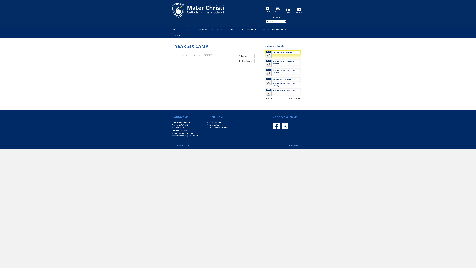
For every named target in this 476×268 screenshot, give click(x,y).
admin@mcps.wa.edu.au (188, 135)
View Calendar (294, 98)
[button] (245, 61)
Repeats (209, 55)
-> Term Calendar (213, 122)
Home (175, 29)
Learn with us (205, 29)
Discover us (187, 29)
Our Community (277, 29)
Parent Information (253, 29)
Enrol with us (179, 35)
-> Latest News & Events (217, 127)
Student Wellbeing (227, 29)
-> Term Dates (212, 125)
